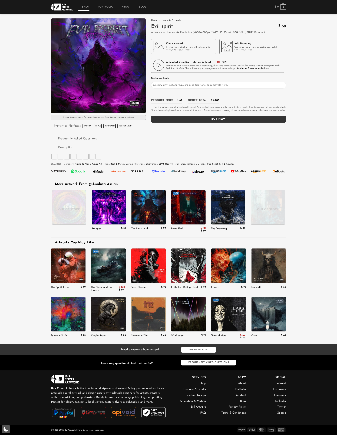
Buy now (218, 119)
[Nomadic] (269, 265)
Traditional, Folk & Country (220, 164)
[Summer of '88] (148, 314)
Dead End (177, 228)
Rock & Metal (117, 164)
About (126, 7)
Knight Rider (98, 335)
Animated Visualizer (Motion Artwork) (189, 62)
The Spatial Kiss (60, 287)
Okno (254, 335)
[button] (244, 7)
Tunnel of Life (59, 335)
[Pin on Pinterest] (79, 156)
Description (65, 147)
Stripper (96, 228)
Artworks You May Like (74, 242)
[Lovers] (228, 265)
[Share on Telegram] (98, 156)
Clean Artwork (174, 43)
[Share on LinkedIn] (86, 156)
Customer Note (160, 78)
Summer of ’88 (139, 335)
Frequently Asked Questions (77, 138)
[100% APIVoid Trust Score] (123, 412)
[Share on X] (60, 156)
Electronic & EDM (155, 164)
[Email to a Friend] (73, 156)
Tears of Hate (218, 335)
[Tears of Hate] (228, 314)
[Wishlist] (266, 7)
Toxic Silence (138, 287)
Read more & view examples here (253, 68)
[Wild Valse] (188, 314)
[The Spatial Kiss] (68, 265)
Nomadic (256, 287)
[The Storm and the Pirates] (108, 265)
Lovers (215, 287)
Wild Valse (177, 335)
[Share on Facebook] (54, 156)
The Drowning (219, 228)
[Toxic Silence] (148, 265)
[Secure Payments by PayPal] (63, 412)
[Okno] (269, 314)
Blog (142, 7)
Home (154, 20)
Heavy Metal (172, 164)
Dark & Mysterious (134, 164)
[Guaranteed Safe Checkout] (153, 412)
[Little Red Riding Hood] (188, 265)
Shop (85, 7)
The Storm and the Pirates (101, 288)
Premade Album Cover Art (88, 164)
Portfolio (105, 7)
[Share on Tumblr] (92, 156)
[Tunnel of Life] (68, 314)
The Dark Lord (139, 228)
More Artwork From (86, 184)
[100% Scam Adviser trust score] (93, 412)
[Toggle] (54, 139)
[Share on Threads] (67, 156)
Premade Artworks (171, 20)
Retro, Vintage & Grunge (193, 164)
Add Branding (242, 43)
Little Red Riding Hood (184, 287)
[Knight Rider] (108, 314)
